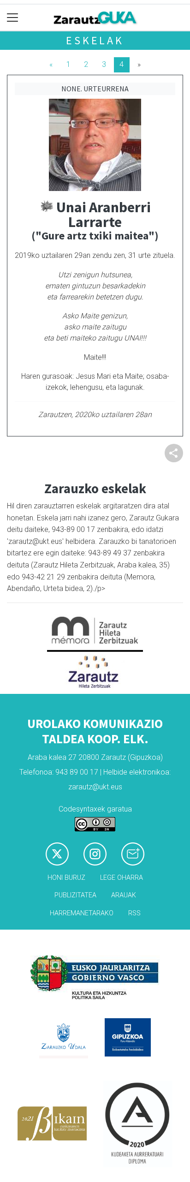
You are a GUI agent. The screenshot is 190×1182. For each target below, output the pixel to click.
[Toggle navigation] (13, 18)
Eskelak (95, 40)
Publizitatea (75, 895)
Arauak (123, 895)
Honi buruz (66, 878)
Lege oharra (121, 878)
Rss (134, 913)
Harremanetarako (81, 913)
